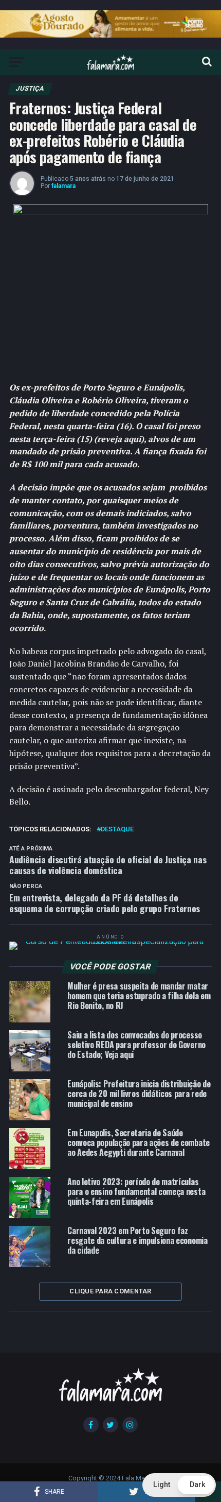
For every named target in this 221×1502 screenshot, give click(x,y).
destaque (117, 829)
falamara (63, 186)
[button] (179, 1485)
